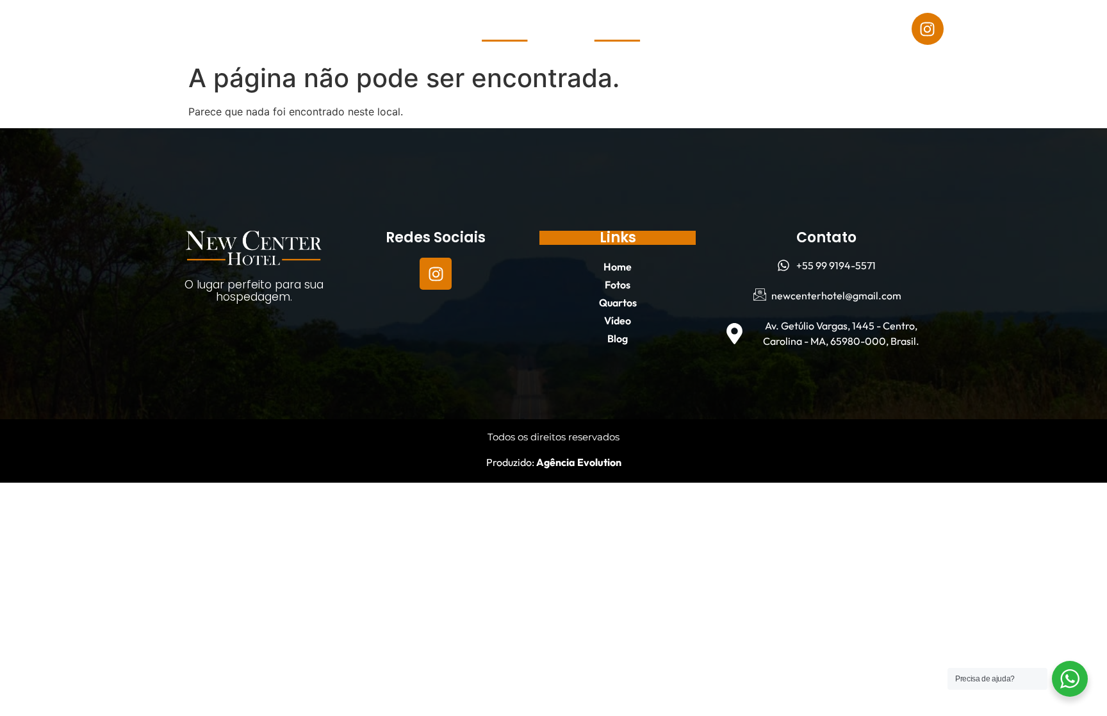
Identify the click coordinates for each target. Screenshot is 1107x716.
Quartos (189, 28)
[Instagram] (928, 29)
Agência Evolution (577, 462)
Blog (310, 28)
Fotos (123, 28)
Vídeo (255, 28)
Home (65, 28)
